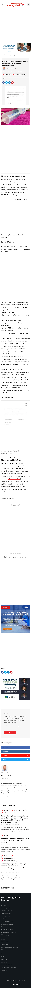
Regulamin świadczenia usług (8, 967)
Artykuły (4, 796)
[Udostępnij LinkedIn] (9, 82)
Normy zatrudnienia (6, 913)
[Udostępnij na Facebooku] (3, 82)
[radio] (11, 554)
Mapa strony (4, 970)
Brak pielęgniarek (5, 908)
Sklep (2, 950)
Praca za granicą (5, 944)
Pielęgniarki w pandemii (7, 929)
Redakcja (3, 954)
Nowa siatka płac (5, 916)
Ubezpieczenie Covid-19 (7, 924)
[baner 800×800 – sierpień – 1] (15, 619)
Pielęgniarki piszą (5, 927)
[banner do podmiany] (15, 683)
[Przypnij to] (12, 82)
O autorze (4, 778)
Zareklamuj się (10, 733)
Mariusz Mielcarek (11, 68)
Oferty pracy (4, 919)
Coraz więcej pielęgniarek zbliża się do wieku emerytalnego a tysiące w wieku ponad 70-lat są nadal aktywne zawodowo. (15, 819)
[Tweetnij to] (6, 82)
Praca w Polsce (5, 942)
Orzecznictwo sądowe (6, 921)
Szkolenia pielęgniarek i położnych (9, 947)
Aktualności (10, 54)
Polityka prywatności (6, 965)
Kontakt (3, 956)
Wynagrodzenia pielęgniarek (8, 932)
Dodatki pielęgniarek (6, 910)
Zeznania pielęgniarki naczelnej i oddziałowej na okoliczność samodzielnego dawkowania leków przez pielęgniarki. (14, 867)
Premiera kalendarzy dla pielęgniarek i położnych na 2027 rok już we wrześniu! (15, 840)
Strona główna (4, 54)
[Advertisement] (15, 25)
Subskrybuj (4, 959)
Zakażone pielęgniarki (6, 935)
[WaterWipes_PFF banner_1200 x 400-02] (15, 48)
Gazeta (3, 939)
